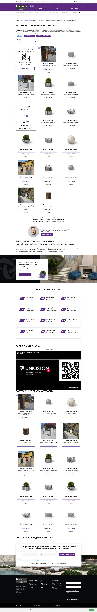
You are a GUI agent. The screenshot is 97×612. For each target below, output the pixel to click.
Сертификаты (55, 588)
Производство (54, 12)
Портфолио (65, 12)
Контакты (74, 12)
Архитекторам (53, 1)
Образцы (54, 590)
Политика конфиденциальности (19, 592)
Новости (54, 584)
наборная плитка (27, 20)
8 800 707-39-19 (40, 6)
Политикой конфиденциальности (49, 609)
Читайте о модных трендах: (43, 35)
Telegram (66, 6)
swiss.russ (19, 35)
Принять (91, 609)
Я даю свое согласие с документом (33, 560)
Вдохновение (55, 581)
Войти (72, 8)
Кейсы (60, 1)
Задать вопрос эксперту (47, 234)
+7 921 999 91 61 (40, 8)
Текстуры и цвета (29, 35)
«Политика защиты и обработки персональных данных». (39, 560)
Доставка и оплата (29, 1)
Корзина (76, 8)
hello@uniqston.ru (56, 8)
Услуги (44, 12)
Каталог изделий (20, 12)
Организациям (45, 1)
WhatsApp (63, 6)
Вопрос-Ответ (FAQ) (56, 585)
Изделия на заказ (33, 12)
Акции (38, 1)
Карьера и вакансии (56, 583)
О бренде (19, 1)
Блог (53, 587)
